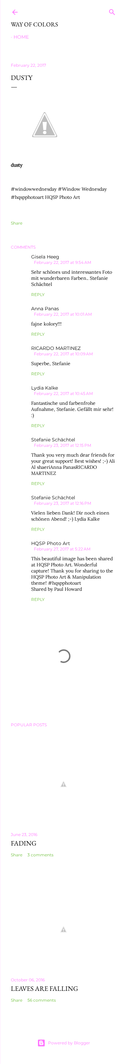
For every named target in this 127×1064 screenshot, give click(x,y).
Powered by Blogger (69, 1042)
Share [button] (16, 223)
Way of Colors (34, 24)
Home (21, 37)
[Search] (112, 10)
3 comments (40, 854)
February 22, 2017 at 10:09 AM (63, 353)
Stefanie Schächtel (53, 440)
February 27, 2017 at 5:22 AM (62, 548)
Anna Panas (45, 309)
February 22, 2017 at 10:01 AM (63, 314)
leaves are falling (44, 988)
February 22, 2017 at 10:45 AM (63, 393)
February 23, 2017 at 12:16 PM (62, 503)
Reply (38, 294)
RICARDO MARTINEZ (56, 348)
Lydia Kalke (44, 388)
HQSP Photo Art (50, 543)
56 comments (41, 1000)
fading (24, 843)
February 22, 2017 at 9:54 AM (62, 262)
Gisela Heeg (45, 257)
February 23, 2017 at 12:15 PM (62, 445)
